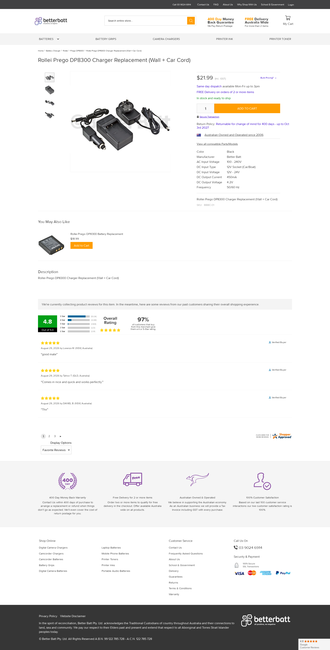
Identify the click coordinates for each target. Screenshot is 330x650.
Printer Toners (110, 559)
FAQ (216, 4)
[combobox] (150, 21)
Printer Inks (108, 565)
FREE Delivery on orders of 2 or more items (225, 92)
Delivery (174, 571)
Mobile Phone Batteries (115, 553)
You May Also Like (54, 221)
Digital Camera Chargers (53, 547)
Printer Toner (280, 39)
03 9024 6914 (250, 547)
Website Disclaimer (73, 616)
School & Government (272, 4)
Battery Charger (53, 50)
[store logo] (57, 21)
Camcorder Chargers (51, 553)
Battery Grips (105, 39)
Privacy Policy (48, 616)
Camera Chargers (166, 39)
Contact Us (203, 4)
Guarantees (176, 576)
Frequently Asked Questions (186, 553)
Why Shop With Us (247, 4)
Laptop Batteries (111, 547)
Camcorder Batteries (51, 559)
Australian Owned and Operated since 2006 (234, 135)
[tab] (165, 221)
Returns (173, 582)
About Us (228, 4)
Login (291, 4)
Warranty (174, 594)
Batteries (46, 39)
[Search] (191, 20)
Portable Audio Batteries (116, 571)
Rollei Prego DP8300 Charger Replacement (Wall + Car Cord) (114, 50)
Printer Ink (224, 39)
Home (41, 50)
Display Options (60, 443)
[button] (51, 88)
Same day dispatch (209, 86)
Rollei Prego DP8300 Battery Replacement (96, 234)
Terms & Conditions (180, 588)
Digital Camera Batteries (53, 571)
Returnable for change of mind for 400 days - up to (243, 125)
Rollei (65, 50)
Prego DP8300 (77, 50)
